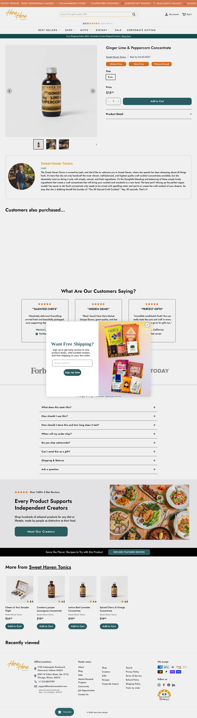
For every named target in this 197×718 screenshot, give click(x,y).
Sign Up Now (72, 372)
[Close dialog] (147, 325)
